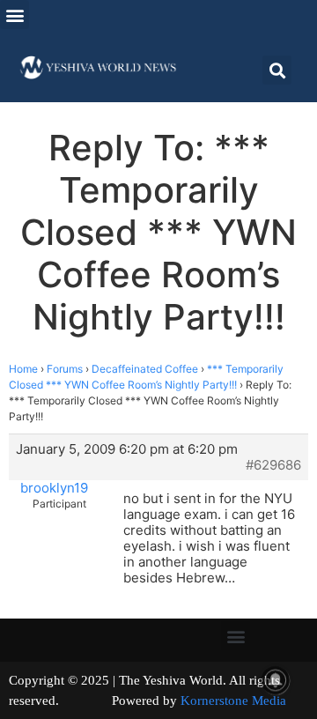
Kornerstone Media (233, 700)
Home (23, 368)
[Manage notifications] (276, 680)
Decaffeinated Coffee (145, 368)
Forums (65, 368)
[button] (14, 14)
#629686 (273, 465)
